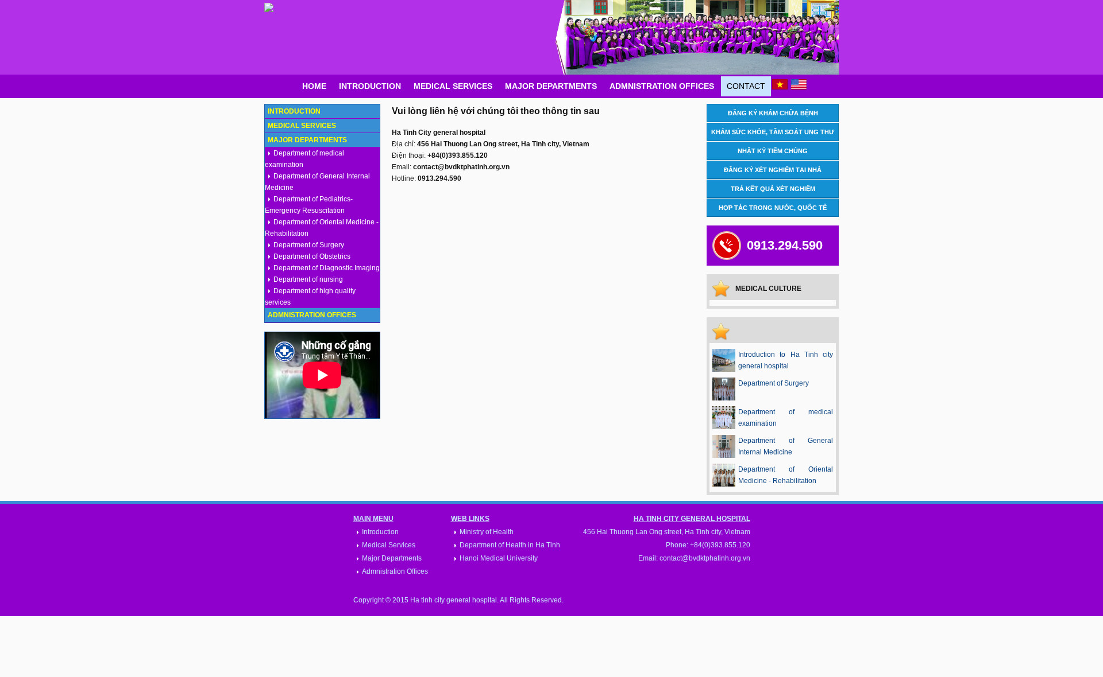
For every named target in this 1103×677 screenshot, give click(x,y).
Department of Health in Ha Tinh (510, 545)
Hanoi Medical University (499, 558)
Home (314, 86)
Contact (746, 86)
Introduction (370, 86)
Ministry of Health (487, 532)
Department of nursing (308, 279)
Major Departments (551, 86)
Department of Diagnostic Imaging (326, 268)
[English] (799, 87)
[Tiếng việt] (780, 87)
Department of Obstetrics (311, 256)
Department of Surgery (308, 245)
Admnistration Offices (662, 86)
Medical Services (453, 86)
